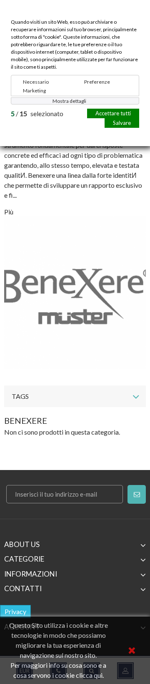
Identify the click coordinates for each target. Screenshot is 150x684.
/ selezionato (37, 113)
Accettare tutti (113, 113)
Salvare (122, 122)
